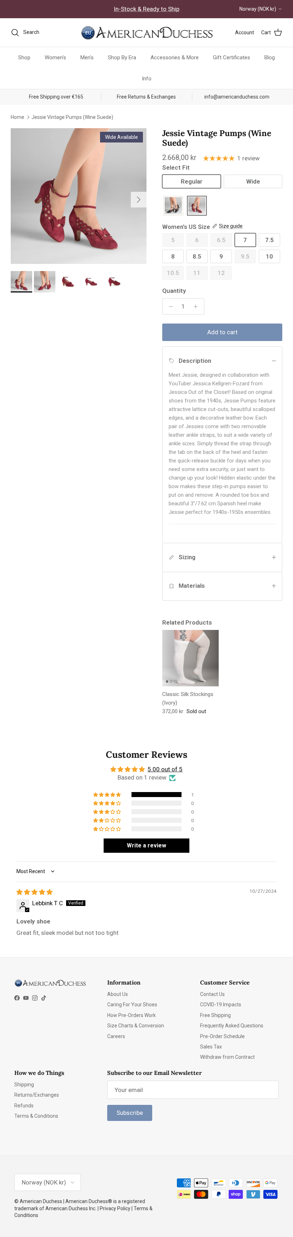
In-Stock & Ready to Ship (146, 8)
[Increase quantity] (197, 306)
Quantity (174, 290)
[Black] (173, 206)
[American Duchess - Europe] (146, 32)
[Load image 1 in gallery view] (78, 196)
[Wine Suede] (197, 206)
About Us (117, 994)
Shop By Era (122, 57)
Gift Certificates (231, 57)
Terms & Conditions (36, 1116)
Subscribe (129, 1112)
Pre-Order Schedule (222, 1036)
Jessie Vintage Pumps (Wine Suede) (72, 117)
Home (17, 117)
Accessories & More (174, 57)
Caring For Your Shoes (132, 1004)
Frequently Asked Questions (231, 1025)
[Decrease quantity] (169, 306)
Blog (269, 57)
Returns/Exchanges (36, 1095)
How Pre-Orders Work (131, 1015)
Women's (55, 57)
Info (147, 78)
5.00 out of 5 (165, 769)
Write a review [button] (146, 845)
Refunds (24, 1105)
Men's (87, 57)
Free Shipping (215, 1015)
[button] (107, 794)
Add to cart (222, 332)
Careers (116, 1036)
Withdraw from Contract (227, 1057)
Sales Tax (211, 1047)
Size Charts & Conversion (135, 1025)
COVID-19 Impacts (220, 1004)
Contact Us (212, 994)
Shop (24, 57)
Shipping (24, 1084)
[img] (34, 892)
